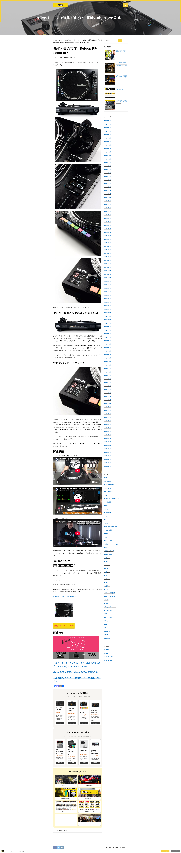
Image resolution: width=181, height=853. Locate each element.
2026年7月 (108, 124)
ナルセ (106, 589)
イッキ (106, 537)
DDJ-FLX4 (108, 488)
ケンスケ (107, 565)
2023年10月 (108, 236)
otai (6, 851)
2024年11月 (108, 194)
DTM (106, 495)
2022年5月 (108, 295)
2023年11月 (108, 232)
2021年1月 (108, 351)
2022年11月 (108, 274)
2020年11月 (108, 358)
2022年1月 (108, 309)
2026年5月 (108, 131)
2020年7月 (108, 372)
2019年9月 (108, 407)
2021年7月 (108, 330)
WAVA (106, 523)
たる (106, 575)
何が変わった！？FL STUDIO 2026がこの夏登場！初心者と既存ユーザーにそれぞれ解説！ (122, 76)
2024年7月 (108, 208)
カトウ (106, 561)
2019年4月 (108, 424)
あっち (106, 533)
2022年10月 (108, 277)
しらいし (107, 572)
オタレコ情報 (108, 554)
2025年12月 (108, 148)
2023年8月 (108, 243)
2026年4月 (108, 134)
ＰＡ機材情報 (108, 502)
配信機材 (107, 638)
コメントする (165, 851)
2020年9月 (108, 365)
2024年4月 (108, 218)
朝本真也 (107, 631)
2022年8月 (108, 284)
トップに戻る (175, 851)
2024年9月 (108, 201)
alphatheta (108, 481)
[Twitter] (58, 847)
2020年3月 (108, 386)
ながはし (107, 586)
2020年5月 (108, 379)
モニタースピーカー (110, 607)
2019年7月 (108, 414)
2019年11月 (108, 400)
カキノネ (107, 558)
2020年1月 (108, 393)
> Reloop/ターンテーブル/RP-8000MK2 (64, 596)
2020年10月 (108, 361)
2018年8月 (108, 452)
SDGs (106, 509)
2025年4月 (108, 176)
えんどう (107, 547)
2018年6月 (108, 459)
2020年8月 (108, 368)
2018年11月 (108, 442)
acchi (106, 477)
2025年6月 (108, 169)
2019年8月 (108, 410)
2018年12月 (108, 438)
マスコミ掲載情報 (110, 593)
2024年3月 (108, 222)
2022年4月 (108, 298)
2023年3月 (108, 260)
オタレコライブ (109, 551)
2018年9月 (108, 449)
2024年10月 (108, 197)
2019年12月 (108, 396)
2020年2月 (108, 389)
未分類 (106, 635)
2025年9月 (108, 159)
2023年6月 (108, 250)
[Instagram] (62, 847)
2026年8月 (108, 120)
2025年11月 (108, 152)
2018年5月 (108, 463)
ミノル (106, 600)
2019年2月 (108, 431)
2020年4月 (108, 382)
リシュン (107, 614)
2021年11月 (108, 316)
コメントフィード (109, 656)
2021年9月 (108, 323)
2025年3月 (108, 180)
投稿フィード (108, 653)
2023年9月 (108, 239)
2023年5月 (108, 253)
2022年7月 (108, 288)
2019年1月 (108, 435)
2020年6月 (108, 375)
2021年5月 (108, 337)
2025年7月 (108, 166)
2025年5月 (108, 173)
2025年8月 (108, 162)
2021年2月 (108, 347)
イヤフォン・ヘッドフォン (112, 544)
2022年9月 (108, 281)
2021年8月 (108, 326)
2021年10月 (108, 319)
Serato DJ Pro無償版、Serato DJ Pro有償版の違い (76, 672)
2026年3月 (108, 138)
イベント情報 (108, 540)
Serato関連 (108, 512)
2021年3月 (108, 344)
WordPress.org (108, 660)
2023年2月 (108, 263)
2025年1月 (108, 187)
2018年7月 (108, 456)
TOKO (106, 516)
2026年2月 (108, 141)
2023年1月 (108, 267)
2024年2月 (108, 225)
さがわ (65, 831)
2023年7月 (108, 246)
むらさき (107, 603)
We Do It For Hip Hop (111, 526)
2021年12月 (108, 312)
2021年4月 (108, 340)
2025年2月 (108, 183)
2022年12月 (108, 270)
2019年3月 (108, 428)
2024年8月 (108, 204)
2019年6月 (108, 417)
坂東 (106, 624)
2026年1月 (108, 145)
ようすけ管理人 (109, 610)
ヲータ (106, 621)
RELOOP (107, 505)
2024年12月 (108, 190)
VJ (105, 519)
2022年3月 (108, 302)
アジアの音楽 (108, 530)
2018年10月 (108, 445)
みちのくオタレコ (110, 596)
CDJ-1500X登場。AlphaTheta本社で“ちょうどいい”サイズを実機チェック (121, 102)
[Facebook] (55, 847)
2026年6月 (108, 127)
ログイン (106, 649)
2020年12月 (108, 354)
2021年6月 (108, 333)
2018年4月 (108, 466)
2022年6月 (108, 291)
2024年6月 (108, 211)
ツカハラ (107, 579)
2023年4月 (108, 257)
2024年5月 (108, 215)
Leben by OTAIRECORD (112, 498)
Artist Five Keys (109, 484)
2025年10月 (108, 155)
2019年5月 (108, 421)
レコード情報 (108, 617)
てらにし (107, 582)
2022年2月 (108, 305)
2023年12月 (108, 229)
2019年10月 (108, 403)
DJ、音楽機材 (60, 831)
